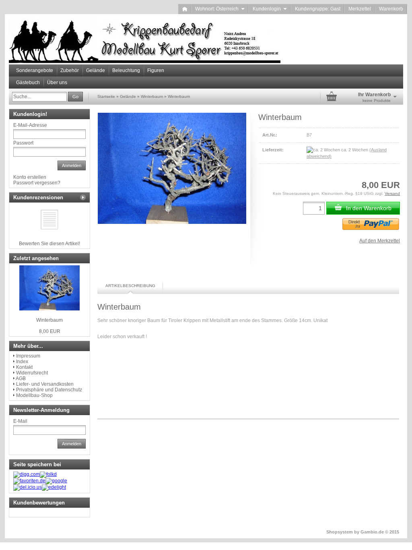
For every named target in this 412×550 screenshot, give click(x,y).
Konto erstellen (29, 177)
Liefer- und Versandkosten (45, 384)
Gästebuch (28, 82)
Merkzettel (359, 9)
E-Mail (20, 421)
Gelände (95, 70)
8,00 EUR (49, 331)
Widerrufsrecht (32, 373)
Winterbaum (49, 320)
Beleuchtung (126, 70)
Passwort (23, 143)
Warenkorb (391, 9)
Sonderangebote (34, 70)
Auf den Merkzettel (379, 241)
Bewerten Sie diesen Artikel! (49, 243)
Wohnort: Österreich (220, 9)
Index (22, 361)
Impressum (28, 356)
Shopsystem (339, 531)
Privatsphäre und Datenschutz (49, 390)
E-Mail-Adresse (30, 125)
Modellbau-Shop (34, 395)
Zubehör (69, 70)
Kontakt (24, 367)
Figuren (155, 70)
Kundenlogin (270, 9)
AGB (21, 378)
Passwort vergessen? (36, 183)
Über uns (57, 82)
